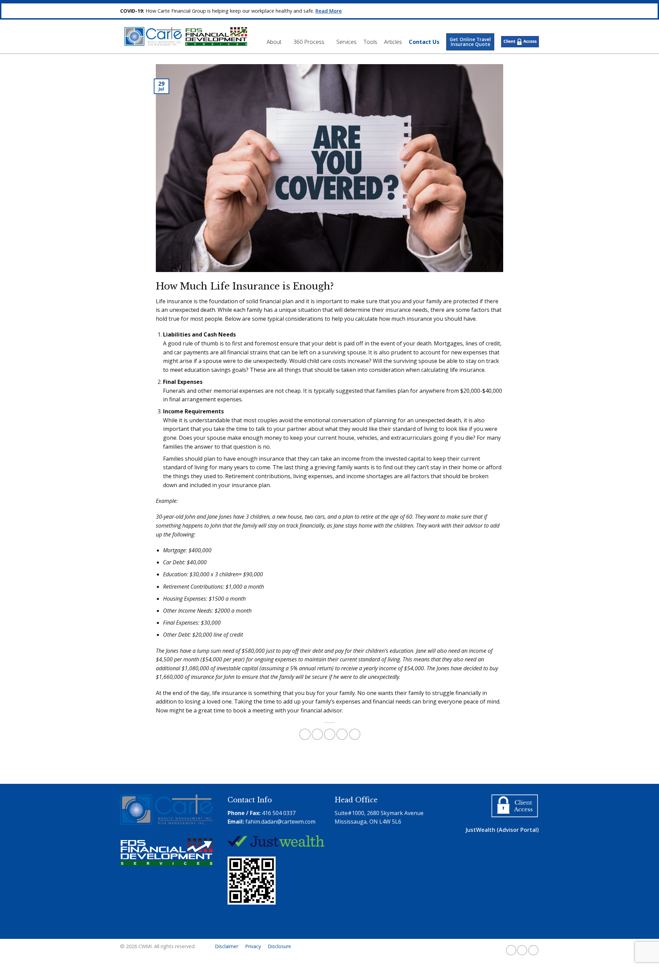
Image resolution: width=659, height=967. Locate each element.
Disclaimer (226, 946)
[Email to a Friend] (329, 734)
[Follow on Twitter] (522, 950)
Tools (370, 42)
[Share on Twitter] (317, 734)
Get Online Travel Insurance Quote (470, 41)
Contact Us (424, 42)
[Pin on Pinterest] (342, 734)
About (274, 42)
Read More (328, 11)
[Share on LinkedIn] (354, 734)
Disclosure (279, 946)
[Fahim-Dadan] (253, 926)
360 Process (308, 42)
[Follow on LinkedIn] (533, 950)
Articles (393, 42)
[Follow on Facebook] (511, 950)
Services (346, 42)
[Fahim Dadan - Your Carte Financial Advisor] (183, 36)
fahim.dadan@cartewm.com (280, 821)
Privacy (253, 946)
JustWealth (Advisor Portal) (502, 830)
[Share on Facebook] (305, 734)
